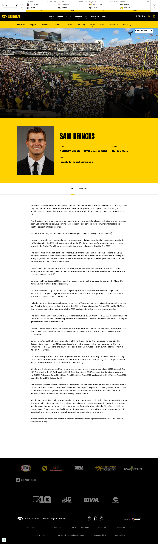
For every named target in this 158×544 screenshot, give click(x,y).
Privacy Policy (30, 527)
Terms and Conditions (80, 527)
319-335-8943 (120, 151)
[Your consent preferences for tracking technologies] (4, 540)
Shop (104, 16)
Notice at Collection (41, 535)
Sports (51, 16)
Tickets (60, 16)
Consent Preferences (53, 527)
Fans (86, 16)
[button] (21, 6)
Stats (92, 24)
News (102, 24)
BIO (72, 188)
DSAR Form (102, 527)
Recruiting (127, 24)
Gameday (81, 24)
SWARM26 (113, 24)
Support (69, 16)
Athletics (95, 16)
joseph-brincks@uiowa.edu (76, 162)
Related (83, 188)
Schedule (46, 24)
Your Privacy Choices (124, 527)
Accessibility (120, 535)
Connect (78, 16)
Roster (58, 24)
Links (41, 11)
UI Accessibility (100, 535)
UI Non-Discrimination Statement (71, 535)
